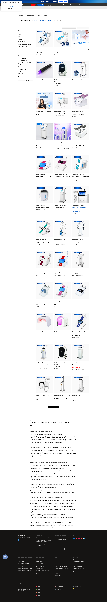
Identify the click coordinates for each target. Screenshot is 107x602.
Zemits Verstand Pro (40, 561)
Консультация (58, 575)
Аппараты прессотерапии (23, 563)
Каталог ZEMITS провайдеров (61, 570)
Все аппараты (22, 7)
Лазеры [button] (62, 7)
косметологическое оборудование (42, 20)
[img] (84, 538)
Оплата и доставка (77, 564)
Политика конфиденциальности (61, 568)
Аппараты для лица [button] (38, 7)
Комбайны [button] (29, 7)
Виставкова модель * (76, 211)
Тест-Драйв (57, 563)
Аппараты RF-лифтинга (23, 566)
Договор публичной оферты (61, 566)
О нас (56, 559)
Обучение (75, 563)
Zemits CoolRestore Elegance (42, 570)
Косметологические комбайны (24, 559)
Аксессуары (85, 7)
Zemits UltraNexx (39, 563)
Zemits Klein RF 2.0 (40, 566)
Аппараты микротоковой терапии (25, 568)
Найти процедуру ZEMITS (78, 568)
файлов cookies (11, 6)
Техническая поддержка (78, 561)
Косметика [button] (69, 7)
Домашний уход (77, 7)
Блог (56, 561)
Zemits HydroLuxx (39, 565)
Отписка (56, 573)
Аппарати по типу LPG (22, 573)
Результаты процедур (59, 571)
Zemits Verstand (39, 559)
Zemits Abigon (39, 571)
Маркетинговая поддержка (79, 559)
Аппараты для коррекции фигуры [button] (51, 7)
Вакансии (75, 571)
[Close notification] (20, 1)
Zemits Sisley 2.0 (39, 568)
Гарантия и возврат (77, 566)
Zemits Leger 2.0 (39, 573)
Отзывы (56, 564)
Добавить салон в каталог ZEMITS (80, 570)
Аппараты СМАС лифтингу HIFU (24, 565)
